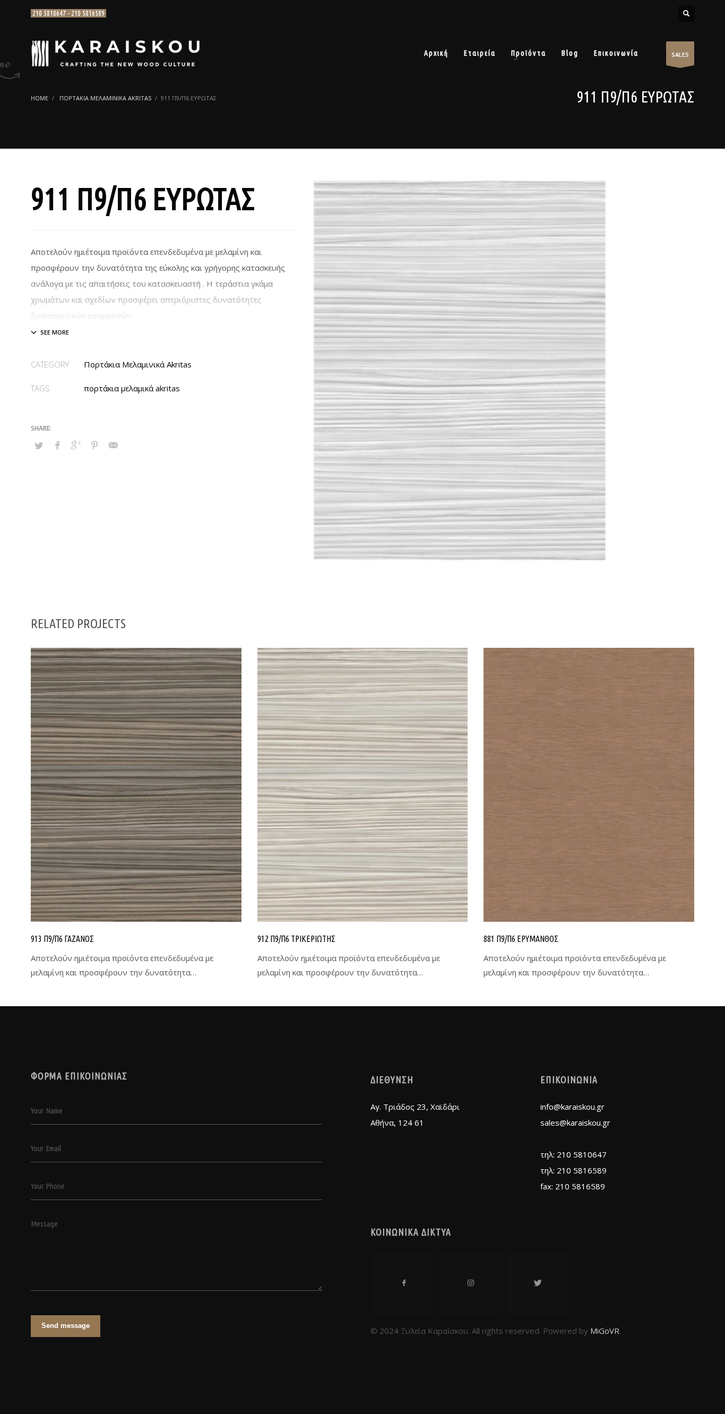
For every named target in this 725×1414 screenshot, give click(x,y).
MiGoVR (604, 1330)
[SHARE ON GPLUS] (76, 445)
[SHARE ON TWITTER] (39, 445)
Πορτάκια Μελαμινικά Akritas (138, 364)
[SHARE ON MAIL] (113, 445)
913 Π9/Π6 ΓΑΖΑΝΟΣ (62, 939)
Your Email (46, 1148)
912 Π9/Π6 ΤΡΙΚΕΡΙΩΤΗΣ (296, 939)
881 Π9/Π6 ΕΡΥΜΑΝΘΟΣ (521, 939)
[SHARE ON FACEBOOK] (57, 445)
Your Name (47, 1110)
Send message (65, 1326)
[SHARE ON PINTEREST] (94, 445)
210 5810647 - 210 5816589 (68, 13)
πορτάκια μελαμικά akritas (132, 388)
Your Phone (48, 1185)
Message (44, 1223)
